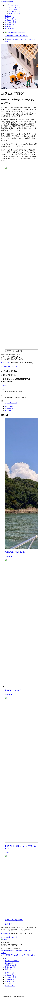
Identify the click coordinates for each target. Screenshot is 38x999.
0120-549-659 (5, 363)
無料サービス (10, 18)
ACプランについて (12, 5)
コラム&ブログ (10, 20)
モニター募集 (10, 28)
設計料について (14, 11)
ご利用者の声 (10, 979)
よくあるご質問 (10, 22)
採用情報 (8, 26)
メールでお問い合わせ (27, 955)
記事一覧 (4, 386)
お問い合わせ (10, 24)
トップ (7, 958)
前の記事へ (9, 406)
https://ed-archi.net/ (11, 403)
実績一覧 (8, 16)
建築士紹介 (13, 9)
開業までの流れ (14, 14)
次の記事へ (9, 411)
